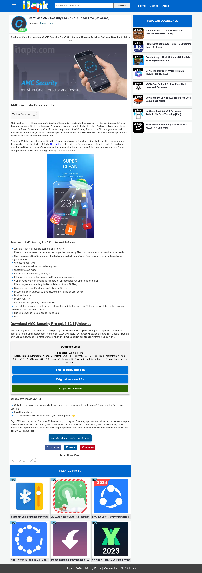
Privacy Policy (92, 568)
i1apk (69, 568)
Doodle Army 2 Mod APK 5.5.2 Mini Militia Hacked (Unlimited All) (168, 59)
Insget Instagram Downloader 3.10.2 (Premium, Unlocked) (70, 559)
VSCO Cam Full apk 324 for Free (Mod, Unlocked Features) (166, 86)
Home (142, 5)
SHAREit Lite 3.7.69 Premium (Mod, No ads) (111, 516)
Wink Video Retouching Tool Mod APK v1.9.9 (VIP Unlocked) (166, 126)
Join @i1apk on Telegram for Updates (70, 438)
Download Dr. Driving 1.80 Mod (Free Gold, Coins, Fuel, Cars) (168, 99)
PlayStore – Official (70, 388)
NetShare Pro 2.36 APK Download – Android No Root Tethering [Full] (164, 112)
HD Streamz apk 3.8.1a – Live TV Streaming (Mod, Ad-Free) (169, 45)
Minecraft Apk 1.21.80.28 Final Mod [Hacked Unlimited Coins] (164, 32)
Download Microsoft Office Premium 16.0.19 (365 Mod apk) (165, 72)
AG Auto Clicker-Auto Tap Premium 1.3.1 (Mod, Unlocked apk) (70, 516)
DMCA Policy (128, 568)
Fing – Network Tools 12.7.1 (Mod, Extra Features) (29, 559)
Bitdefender (55, 144)
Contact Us (111, 568)
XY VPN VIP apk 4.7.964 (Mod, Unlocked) (111, 559)
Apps (165, 5)
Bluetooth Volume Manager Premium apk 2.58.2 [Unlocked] (29, 516)
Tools (50, 23)
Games (154, 5)
